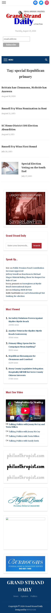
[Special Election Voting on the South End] (10, 168)
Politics (33, 596)
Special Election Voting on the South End (34, 167)
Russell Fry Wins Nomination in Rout (24, 108)
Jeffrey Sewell (12, 274)
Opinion (24, 596)
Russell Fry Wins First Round (19, 146)
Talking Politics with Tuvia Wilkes (24, 436)
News (15, 596)
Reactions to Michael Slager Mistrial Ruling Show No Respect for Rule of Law (25, 277)
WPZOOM (31, 610)
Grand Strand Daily (25, 585)
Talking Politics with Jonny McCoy (24, 431)
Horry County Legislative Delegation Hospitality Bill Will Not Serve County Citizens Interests (25, 372)
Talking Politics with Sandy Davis (24, 441)
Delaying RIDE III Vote (22, 290)
